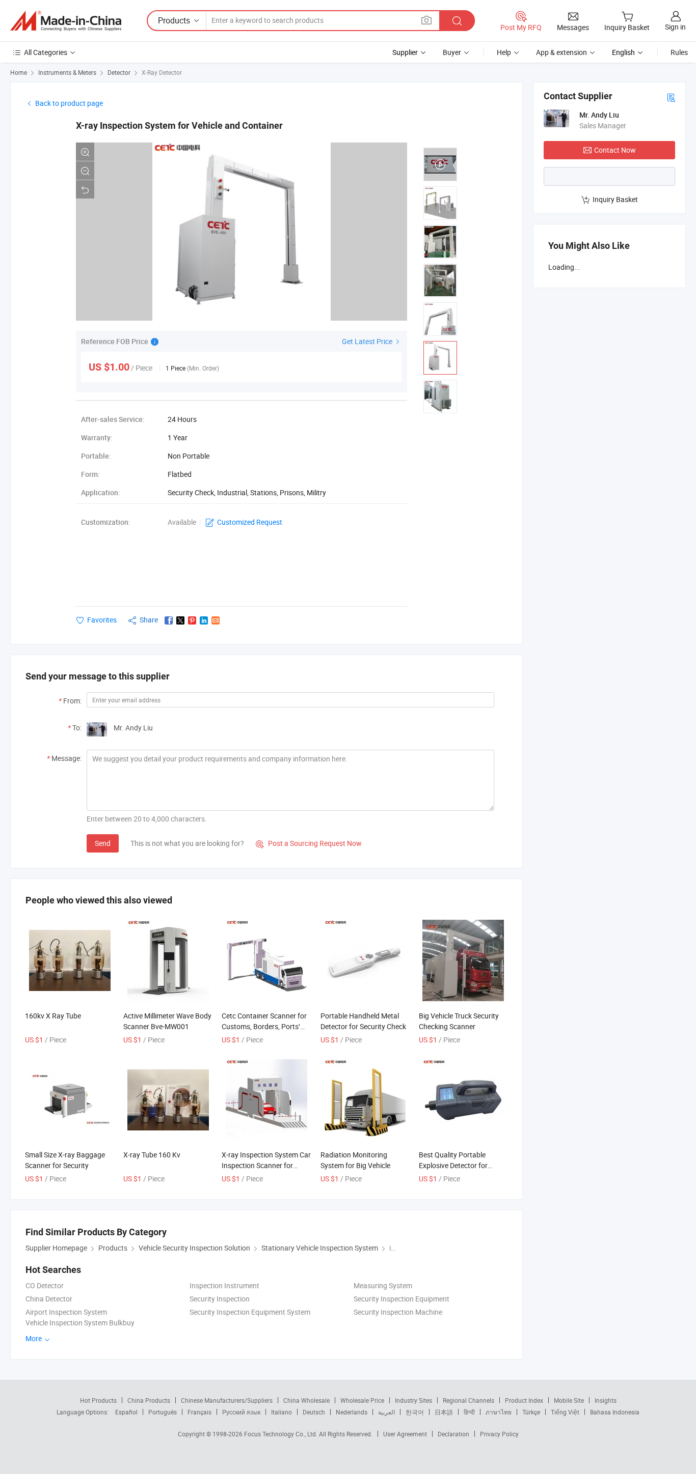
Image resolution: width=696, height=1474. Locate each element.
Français (199, 1412)
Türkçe (531, 1412)
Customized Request (249, 522)
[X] (180, 620)
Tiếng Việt (565, 1412)
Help (504, 52)
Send (103, 843)
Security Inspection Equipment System (250, 1312)
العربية (386, 1412)
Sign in (675, 27)
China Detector (48, 1298)
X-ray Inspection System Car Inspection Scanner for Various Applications (266, 1165)
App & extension (561, 52)
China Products (148, 1400)
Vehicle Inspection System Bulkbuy (80, 1322)
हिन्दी (469, 1412)
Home (18, 72)
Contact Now (615, 150)
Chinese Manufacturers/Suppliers (227, 1400)
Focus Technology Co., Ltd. (281, 1434)
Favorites (102, 620)
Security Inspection (220, 1298)
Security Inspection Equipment (401, 1298)
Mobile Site (569, 1400)
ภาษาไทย (499, 1412)
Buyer (452, 52)
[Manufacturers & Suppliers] (65, 21)
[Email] (215, 620)
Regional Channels (468, 1400)
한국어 (415, 1412)
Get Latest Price (368, 341)
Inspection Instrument (224, 1285)
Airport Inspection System (66, 1312)
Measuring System (383, 1285)
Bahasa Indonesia (614, 1412)
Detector (119, 72)
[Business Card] (671, 97)
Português (162, 1412)
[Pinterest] (192, 620)
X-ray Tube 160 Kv (151, 1154)
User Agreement (405, 1434)
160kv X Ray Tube (53, 1016)
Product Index (524, 1400)
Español (126, 1412)
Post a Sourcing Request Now (309, 843)
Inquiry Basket (615, 199)
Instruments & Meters (67, 72)
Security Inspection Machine (398, 1312)
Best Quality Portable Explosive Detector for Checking (453, 1165)
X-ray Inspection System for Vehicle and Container (179, 125)
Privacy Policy (499, 1434)
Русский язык (241, 1412)
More (34, 1338)
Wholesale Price (362, 1400)
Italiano (281, 1412)
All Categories (45, 52)
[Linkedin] (204, 620)
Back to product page (69, 103)
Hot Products (98, 1400)
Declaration (453, 1434)
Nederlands (351, 1412)
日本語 (444, 1412)
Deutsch (314, 1412)
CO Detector (44, 1285)
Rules (679, 52)
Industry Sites (413, 1400)
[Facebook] (169, 620)
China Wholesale (306, 1400)
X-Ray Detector (162, 72)
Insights (606, 1400)
